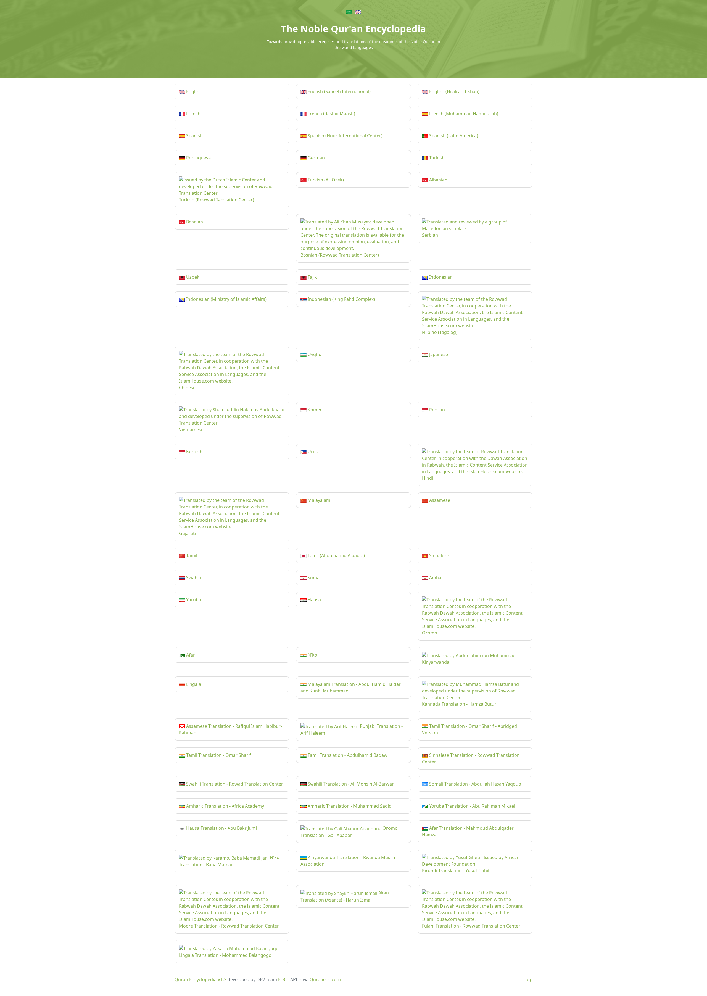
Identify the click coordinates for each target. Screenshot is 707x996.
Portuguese (198, 158)
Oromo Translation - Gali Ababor (349, 831)
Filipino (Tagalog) (439, 332)
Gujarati (187, 533)
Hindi (427, 478)
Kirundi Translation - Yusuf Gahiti (456, 871)
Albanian (437, 180)
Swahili (193, 578)
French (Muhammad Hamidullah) (463, 113)
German (316, 158)
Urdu (312, 452)
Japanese (438, 354)
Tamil (191, 555)
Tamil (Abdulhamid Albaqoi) (336, 555)
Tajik (312, 277)
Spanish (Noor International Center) (344, 136)
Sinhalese (438, 555)
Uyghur (315, 354)
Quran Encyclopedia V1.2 (200, 979)
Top (528, 979)
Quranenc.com (325, 979)
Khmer (314, 410)
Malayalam (318, 500)
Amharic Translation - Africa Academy (224, 806)
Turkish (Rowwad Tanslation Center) (216, 200)
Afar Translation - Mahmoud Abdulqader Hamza (468, 831)
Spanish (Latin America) (453, 136)
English (193, 91)
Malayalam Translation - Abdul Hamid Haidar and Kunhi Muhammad (350, 687)
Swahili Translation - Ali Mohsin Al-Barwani (351, 784)
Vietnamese (191, 429)
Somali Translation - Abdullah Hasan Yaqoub (474, 784)
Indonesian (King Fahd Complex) (341, 299)
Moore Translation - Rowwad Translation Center (229, 926)
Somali (314, 578)
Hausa (314, 600)
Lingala (193, 684)
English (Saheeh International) (339, 91)
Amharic (437, 578)
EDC (282, 979)
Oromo (429, 633)
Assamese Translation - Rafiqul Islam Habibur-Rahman (230, 729)
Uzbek (192, 277)
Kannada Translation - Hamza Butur (459, 704)
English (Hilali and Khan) (453, 91)
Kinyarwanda (435, 662)
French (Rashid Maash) (331, 113)
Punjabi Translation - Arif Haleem (351, 729)
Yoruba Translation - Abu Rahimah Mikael (471, 806)
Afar (190, 655)
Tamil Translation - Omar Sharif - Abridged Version (469, 729)
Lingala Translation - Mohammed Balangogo (225, 955)
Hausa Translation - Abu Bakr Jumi (221, 828)
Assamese (439, 500)
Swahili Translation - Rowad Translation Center (234, 784)
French (193, 113)
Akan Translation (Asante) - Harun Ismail (344, 896)
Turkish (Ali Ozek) (325, 180)
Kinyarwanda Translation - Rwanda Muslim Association (348, 860)
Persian (436, 410)
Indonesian (440, 277)
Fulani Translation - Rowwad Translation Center (471, 926)
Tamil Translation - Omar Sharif (218, 755)
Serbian (430, 235)
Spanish (194, 136)
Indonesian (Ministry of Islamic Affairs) (226, 299)
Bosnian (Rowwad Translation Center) (339, 255)
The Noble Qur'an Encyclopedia (353, 28)
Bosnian (194, 222)
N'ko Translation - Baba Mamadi (229, 861)
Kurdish (193, 452)
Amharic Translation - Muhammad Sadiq (349, 806)
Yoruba (193, 600)
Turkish (436, 158)
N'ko (312, 655)
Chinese (187, 387)
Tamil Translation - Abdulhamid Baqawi (348, 755)
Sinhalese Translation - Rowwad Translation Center (471, 758)
